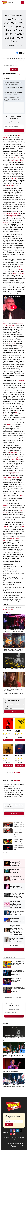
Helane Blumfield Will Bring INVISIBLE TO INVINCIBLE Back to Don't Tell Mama (14, 88)
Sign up (14, 1016)
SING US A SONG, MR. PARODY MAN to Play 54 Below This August (13, 93)
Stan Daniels (15, 477)
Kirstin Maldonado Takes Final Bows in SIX (19, 847)
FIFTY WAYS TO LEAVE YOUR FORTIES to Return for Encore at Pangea (13, 83)
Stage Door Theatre (17, 161)
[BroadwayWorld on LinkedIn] (17, 1130)
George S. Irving (13, 215)
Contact (17, 1137)
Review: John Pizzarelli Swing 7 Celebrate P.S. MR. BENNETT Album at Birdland (13, 99)
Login (19, 2)
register (5, 609)
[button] (22, 2)
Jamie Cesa (19, 324)
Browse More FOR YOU (13, 997)
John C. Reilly (13, 452)
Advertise (6, 1137)
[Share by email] (23, 53)
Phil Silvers (11, 217)
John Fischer (12, 343)
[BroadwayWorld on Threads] (10, 1134)
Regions (15, 1139)
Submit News (8, 1139)
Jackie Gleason (15, 213)
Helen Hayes (9, 185)
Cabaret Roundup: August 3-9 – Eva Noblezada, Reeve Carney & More (13, 1085)
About (12, 1137)
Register (14, 2)
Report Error (14, 1141)
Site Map (20, 1139)
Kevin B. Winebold (18, 273)
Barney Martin (19, 217)
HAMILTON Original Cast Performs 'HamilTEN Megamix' (19, 841)
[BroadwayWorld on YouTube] (14, 1134)
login (12, 609)
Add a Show (14, 949)
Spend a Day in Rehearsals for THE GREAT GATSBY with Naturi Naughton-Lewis (19, 832)
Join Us (22, 1137)
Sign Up (14, 69)
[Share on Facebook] (17, 53)
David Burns (6, 222)
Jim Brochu (17, 157)
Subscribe (14, 813)
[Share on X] (20, 53)
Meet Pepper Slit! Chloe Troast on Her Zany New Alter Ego (19, 824)
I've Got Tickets (8, 740)
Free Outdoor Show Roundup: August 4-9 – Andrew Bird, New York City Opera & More (13, 1055)
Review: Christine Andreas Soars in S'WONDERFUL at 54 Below (13, 1070)
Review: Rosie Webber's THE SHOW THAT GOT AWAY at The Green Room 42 (13, 1039)
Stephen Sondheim (16, 405)
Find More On (13, 772)
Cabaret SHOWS (7, 857)
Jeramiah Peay (10, 325)
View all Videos (7, 853)
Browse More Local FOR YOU (14, 693)
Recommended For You (9, 957)
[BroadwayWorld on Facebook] (10, 1130)
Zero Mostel (12, 178)
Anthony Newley (15, 538)
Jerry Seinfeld (16, 460)
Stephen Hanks (18, 75)
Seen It (8, 737)
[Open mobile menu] (26, 2)
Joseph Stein (7, 477)
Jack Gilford (6, 213)
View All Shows (14, 945)
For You (9, 612)
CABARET (11, 2)
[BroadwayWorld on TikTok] (21, 1130)
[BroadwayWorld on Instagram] (14, 1130)
